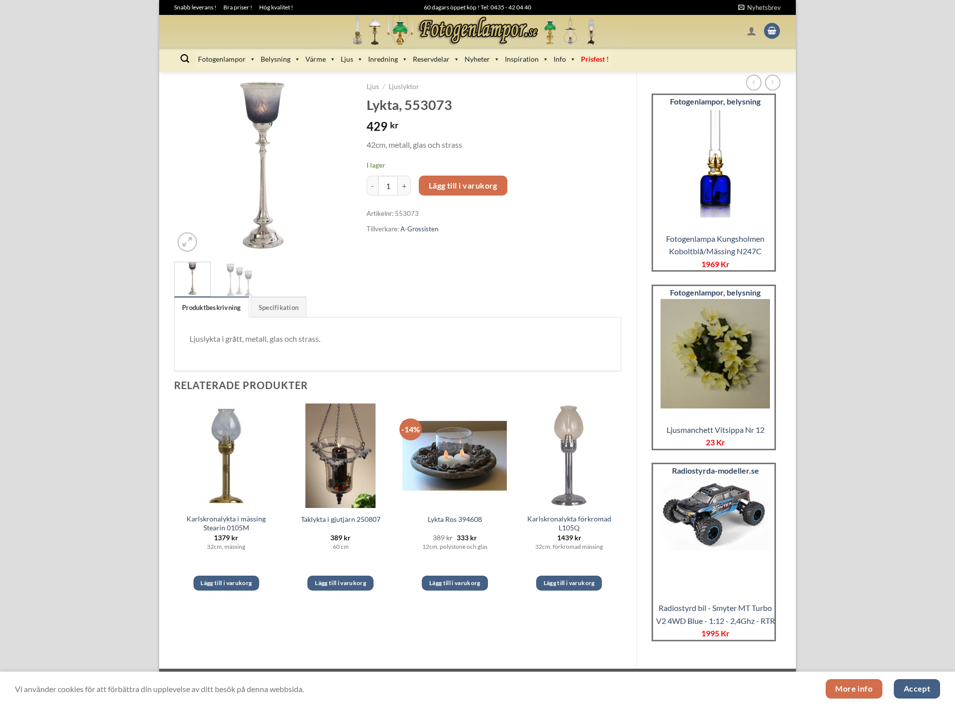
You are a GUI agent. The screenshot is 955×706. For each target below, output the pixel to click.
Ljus (347, 59)
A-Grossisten (419, 229)
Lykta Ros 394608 (455, 519)
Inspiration (522, 59)
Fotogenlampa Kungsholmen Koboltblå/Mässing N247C (715, 245)
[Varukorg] (772, 31)
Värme (315, 59)
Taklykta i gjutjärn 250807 (341, 519)
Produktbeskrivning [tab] (211, 307)
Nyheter (477, 59)
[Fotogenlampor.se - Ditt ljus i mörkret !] (477, 31)
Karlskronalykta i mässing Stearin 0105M (226, 523)
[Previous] (190, 165)
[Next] (336, 165)
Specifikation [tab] (278, 307)
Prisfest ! (595, 59)
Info (560, 59)
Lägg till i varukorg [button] (226, 583)
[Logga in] (752, 31)
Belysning (275, 59)
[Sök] (184, 59)
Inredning (383, 59)
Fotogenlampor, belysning (715, 101)
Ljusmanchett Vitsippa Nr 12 (715, 429)
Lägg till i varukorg (463, 185)
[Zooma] (187, 242)
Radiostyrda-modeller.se (715, 470)
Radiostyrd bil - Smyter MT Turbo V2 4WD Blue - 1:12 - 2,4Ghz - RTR (715, 614)
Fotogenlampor (222, 59)
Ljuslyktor (403, 87)
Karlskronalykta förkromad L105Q (569, 523)
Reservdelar (431, 59)
